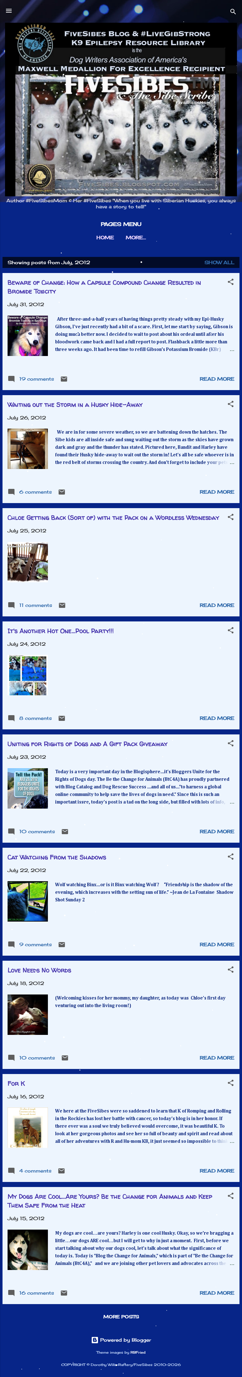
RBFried (138, 1352)
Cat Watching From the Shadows (57, 857)
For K (16, 1083)
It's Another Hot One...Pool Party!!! (61, 630)
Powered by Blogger (125, 1340)
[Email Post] (64, 381)
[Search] (233, 12)
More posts (121, 1316)
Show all (219, 262)
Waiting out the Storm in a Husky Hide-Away (75, 404)
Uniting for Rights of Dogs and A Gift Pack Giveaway (87, 743)
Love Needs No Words (39, 970)
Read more (217, 492)
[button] (230, 283)
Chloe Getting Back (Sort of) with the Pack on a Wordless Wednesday (113, 517)
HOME (105, 237)
